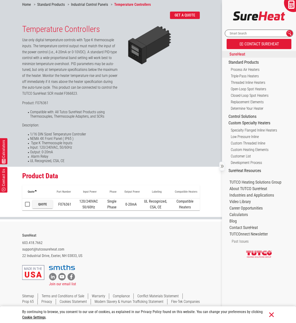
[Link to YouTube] (62, 276)
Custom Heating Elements (249, 149)
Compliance (121, 296)
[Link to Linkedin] (52, 276)
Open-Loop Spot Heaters (248, 89)
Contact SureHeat (243, 227)
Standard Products (243, 62)
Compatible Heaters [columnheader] (186, 191)
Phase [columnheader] (113, 191)
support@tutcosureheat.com (43, 249)
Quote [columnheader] (31, 191)
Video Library (240, 201)
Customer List (241, 156)
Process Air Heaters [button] (245, 69)
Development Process (246, 162)
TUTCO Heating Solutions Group (255, 182)
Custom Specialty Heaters (249, 123)
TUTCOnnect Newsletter (248, 234)
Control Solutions (242, 116)
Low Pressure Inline (245, 137)
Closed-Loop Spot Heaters (249, 95)
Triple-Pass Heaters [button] (245, 76)
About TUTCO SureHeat (248, 188)
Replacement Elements (247, 102)
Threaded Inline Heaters (248, 82)
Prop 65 (28, 301)
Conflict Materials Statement (158, 296)
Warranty (98, 296)
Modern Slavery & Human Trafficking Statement (129, 301)
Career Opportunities (246, 208)
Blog (233, 221)
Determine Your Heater (247, 108)
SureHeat (29, 235)
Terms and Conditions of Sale (63, 296)
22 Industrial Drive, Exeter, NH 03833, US (52, 256)
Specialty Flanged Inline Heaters (254, 130)
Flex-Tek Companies (185, 301)
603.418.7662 (32, 243)
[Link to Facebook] (71, 276)
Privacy (46, 301)
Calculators (238, 214)
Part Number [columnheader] (64, 191)
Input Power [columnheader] (90, 191)
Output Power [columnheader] (132, 191)
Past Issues (240, 241)
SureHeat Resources (244, 170)
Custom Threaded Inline (248, 143)
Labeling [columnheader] (157, 191)
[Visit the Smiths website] (62, 267)
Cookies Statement (73, 301)
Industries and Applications (251, 195)
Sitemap (28, 296)
